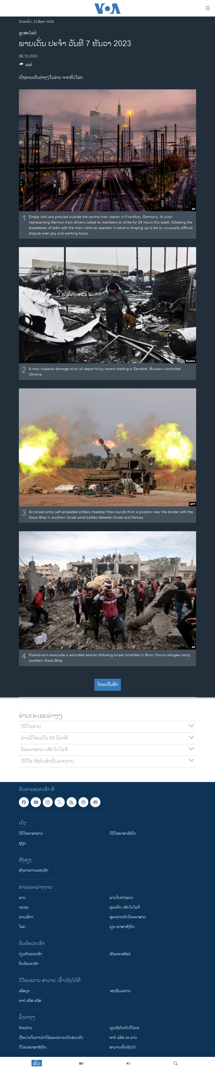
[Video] (81, 1063)
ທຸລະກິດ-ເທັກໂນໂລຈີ (125, 907)
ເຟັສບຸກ (24, 991)
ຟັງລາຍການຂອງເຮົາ (33, 870)
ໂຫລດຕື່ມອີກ (107, 684)
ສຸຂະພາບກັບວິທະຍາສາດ (128, 917)
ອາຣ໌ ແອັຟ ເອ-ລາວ (123, 1037)
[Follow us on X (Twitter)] (59, 802)
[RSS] (72, 802)
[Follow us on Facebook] (24, 802)
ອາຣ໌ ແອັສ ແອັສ (30, 1000)
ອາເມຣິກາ (26, 917)
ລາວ (22, 897)
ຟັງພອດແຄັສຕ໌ (120, 954)
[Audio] (128, 1063)
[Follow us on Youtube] (36, 802)
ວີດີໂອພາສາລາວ (31, 833)
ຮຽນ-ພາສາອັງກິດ (122, 927)
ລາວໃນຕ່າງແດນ (121, 897)
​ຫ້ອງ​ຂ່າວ (25, 1028)
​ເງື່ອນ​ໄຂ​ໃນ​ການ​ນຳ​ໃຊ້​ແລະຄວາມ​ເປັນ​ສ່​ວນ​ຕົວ (51, 1037)
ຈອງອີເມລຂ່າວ (120, 991)
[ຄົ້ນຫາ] (176, 1063)
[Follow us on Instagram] (48, 802)
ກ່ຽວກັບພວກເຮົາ (30, 954)
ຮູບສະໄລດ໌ (27, 33)
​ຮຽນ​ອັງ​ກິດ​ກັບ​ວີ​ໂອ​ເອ (124, 1028)
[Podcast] (83, 802)
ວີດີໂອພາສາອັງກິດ (123, 833)
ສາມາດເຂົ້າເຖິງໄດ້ (123, 1047)
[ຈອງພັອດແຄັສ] (95, 802)
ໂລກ (22, 927)
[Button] (25, 65)
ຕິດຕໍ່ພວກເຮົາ (29, 963)
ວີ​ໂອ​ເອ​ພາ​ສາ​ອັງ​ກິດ (33, 1047)
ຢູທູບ (22, 843)
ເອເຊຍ (24, 907)
